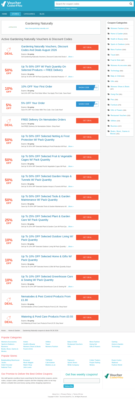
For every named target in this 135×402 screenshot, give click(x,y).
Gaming (114, 342)
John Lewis (27, 367)
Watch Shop (27, 365)
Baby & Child (116, 76)
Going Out (114, 94)
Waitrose (115, 363)
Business (114, 126)
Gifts (112, 81)
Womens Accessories (119, 65)
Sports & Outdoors (118, 44)
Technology (115, 71)
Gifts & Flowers (116, 110)
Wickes (92, 365)
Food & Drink (116, 60)
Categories (29, 14)
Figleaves (71, 360)
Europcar (26, 360)
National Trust (6, 367)
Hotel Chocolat (6, 365)
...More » (70, 57)
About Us (55, 394)
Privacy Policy (66, 394)
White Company (73, 365)
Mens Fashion (116, 50)
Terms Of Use (78, 394)
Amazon (74, 9)
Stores (15, 14)
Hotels (25, 342)
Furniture (114, 105)
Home (4, 14)
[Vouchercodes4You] (114, 376)
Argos (68, 9)
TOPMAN (48, 360)
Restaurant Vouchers (119, 115)
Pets (112, 100)
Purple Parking (95, 363)
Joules (3, 363)
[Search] (130, 3)
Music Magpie (28, 363)
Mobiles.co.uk (50, 365)
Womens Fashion (117, 28)
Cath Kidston (50, 363)
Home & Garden (117, 34)
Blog (42, 14)
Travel (113, 55)
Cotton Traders (95, 360)
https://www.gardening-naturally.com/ (37, 28)
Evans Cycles (116, 360)
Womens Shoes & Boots (120, 87)
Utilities (113, 121)
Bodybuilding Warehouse (10, 360)
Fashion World (117, 365)
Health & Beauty (117, 39)
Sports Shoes (72, 363)
